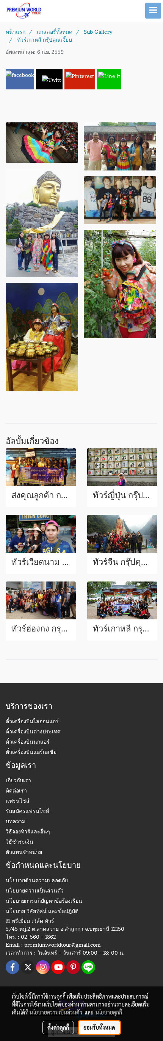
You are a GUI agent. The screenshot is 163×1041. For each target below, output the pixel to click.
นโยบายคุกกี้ (109, 1012)
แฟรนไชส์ (18, 801)
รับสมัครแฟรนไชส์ (27, 811)
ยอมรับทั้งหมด (99, 1027)
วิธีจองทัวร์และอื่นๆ (28, 832)
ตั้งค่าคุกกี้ (58, 1027)
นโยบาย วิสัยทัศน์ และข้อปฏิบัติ (42, 911)
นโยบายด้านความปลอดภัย (37, 881)
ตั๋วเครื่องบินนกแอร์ (28, 742)
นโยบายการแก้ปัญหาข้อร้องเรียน (44, 901)
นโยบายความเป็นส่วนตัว (35, 891)
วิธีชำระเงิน (19, 842)
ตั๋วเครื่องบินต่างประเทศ (33, 732)
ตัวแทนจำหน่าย (24, 852)
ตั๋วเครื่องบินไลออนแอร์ (32, 722)
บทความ (15, 822)
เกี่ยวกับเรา (18, 781)
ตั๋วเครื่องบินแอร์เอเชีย (31, 752)
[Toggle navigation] (153, 10)
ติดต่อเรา (16, 791)
